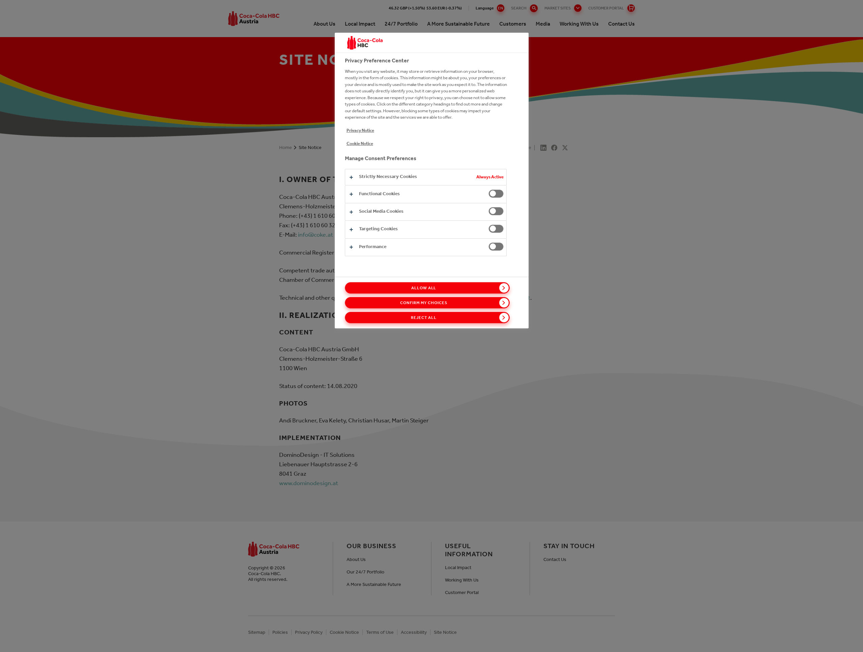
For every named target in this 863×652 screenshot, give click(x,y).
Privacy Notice (360, 130)
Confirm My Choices (423, 302)
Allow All (424, 288)
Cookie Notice (360, 143)
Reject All (424, 317)
